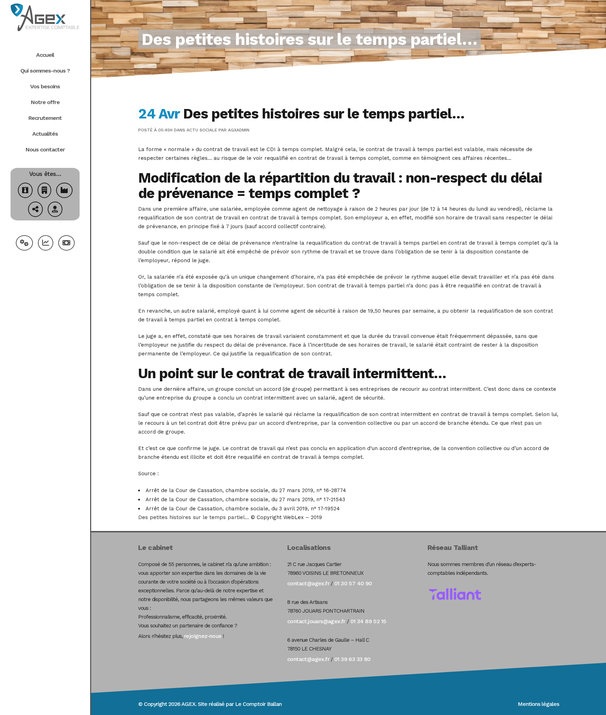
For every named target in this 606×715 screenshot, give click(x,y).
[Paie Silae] (66, 243)
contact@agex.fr (308, 583)
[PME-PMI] (64, 191)
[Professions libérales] (55, 210)
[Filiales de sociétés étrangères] (35, 210)
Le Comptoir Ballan (258, 704)
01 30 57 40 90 (353, 583)
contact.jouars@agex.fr (316, 621)
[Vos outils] (24, 243)
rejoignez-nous (202, 636)
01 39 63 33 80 (352, 659)
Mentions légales (538, 704)
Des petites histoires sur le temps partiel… (193, 517)
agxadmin (238, 130)
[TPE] (44, 191)
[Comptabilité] (45, 243)
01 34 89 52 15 (368, 621)
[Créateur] (25, 191)
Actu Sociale (202, 130)
